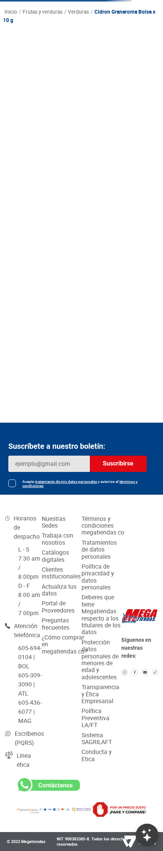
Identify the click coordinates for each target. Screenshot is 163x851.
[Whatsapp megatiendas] (48, 791)
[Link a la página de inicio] (11, 12)
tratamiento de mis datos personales (66, 482)
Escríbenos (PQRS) (29, 738)
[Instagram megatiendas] (124, 673)
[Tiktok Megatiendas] (155, 673)
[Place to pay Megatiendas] (27, 809)
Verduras (78, 11)
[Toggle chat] (147, 835)
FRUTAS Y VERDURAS (43, 11)
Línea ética (24, 760)
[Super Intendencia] (81, 809)
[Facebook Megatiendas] (135, 673)
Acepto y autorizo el (80, 484)
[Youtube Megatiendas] (145, 673)
